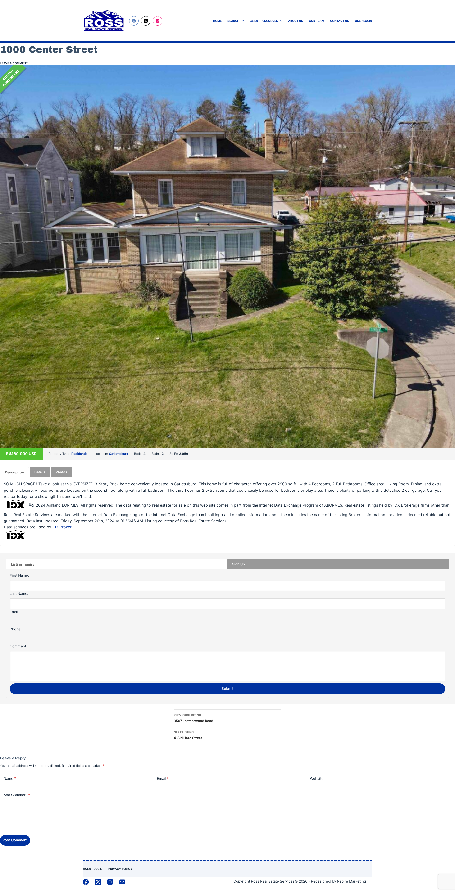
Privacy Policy (120, 868)
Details (40, 472)
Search (233, 20)
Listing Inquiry (22, 564)
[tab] (14, 472)
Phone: (16, 629)
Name (10, 778)
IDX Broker (62, 527)
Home (217, 20)
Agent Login (92, 868)
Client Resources (264, 20)
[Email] (122, 882)
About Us (295, 20)
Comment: (18, 646)
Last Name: (19, 593)
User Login (363, 20)
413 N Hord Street (188, 735)
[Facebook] (134, 21)
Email (162, 778)
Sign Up (238, 564)
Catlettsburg (118, 453)
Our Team (316, 20)
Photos (61, 472)
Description (14, 472)
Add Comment (17, 795)
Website (316, 778)
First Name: (19, 575)
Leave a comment (14, 63)
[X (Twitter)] (145, 21)
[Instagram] (157, 21)
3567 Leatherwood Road (193, 718)
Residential (80, 453)
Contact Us (339, 20)
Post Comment (15, 840)
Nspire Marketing (351, 881)
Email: (15, 612)
